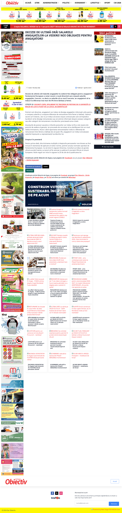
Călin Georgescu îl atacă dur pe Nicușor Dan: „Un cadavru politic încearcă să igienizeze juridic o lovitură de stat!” (111, 98)
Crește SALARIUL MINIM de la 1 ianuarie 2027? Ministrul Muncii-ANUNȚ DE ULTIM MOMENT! (54, 27)
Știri (37, 3)
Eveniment (80, 3)
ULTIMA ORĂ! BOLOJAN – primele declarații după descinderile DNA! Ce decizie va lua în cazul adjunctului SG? (36, 249)
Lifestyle (94, 3)
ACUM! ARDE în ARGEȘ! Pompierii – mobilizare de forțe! (80, 366)
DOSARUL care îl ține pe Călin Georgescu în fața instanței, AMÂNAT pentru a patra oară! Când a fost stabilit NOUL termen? (112, 124)
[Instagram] (61, 493)
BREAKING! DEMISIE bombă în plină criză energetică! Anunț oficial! (35, 271)
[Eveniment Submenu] (87, 3)
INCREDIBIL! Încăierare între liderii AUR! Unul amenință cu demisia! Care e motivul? (58, 271)
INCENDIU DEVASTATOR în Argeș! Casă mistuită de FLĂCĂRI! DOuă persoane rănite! (35, 367)
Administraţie (50, 3)
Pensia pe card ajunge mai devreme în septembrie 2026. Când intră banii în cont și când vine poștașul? (80, 249)
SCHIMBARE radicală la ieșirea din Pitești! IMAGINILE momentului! (58, 366)
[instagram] (119, 26)
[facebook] (112, 26)
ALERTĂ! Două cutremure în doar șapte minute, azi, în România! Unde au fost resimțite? (81, 320)
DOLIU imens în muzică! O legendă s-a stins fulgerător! (81, 221)
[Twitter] (56, 493)
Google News (39, 177)
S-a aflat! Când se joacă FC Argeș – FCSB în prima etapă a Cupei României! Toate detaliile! (36, 292)
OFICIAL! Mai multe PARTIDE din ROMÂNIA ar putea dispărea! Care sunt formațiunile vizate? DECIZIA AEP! (112, 138)
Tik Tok (49, 177)
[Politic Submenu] (71, 3)
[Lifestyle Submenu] (101, 3)
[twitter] (115, 26)
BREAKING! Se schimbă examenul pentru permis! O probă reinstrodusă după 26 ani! (57, 345)
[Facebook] (52, 493)
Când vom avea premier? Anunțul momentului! (111, 69)
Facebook (68, 158)
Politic (66, 3)
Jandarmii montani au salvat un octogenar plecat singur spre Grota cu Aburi (112, 111)
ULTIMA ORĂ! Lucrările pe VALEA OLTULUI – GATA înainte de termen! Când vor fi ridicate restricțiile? (58, 321)
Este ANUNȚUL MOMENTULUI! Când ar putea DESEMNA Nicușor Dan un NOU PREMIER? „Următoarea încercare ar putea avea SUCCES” (112, 82)
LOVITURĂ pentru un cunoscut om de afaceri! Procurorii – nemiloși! (36, 343)
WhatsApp (72, 177)
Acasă (28, 3)
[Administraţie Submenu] (59, 3)
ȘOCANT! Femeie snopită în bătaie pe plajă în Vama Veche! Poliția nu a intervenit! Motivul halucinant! (58, 249)
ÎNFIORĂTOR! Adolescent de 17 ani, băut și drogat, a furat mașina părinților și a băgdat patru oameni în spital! (58, 293)
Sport (107, 3)
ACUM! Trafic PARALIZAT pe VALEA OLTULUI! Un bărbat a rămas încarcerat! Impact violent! (81, 345)
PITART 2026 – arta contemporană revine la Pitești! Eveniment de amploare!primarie (81, 271)
